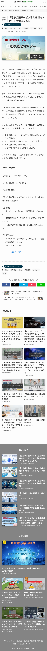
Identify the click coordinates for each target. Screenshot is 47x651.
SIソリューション (9, 641)
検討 (40, 28)
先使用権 (25, 28)
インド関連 (12, 644)
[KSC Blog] (23, 2)
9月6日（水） (16, 252)
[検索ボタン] (44, 2)
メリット (33, 28)
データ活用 (20, 644)
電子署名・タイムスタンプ (12, 24)
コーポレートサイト (32, 644)
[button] (6, 285)
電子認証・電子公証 (23, 641)
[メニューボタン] (2, 2)
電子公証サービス (15, 28)
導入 (6, 28)
